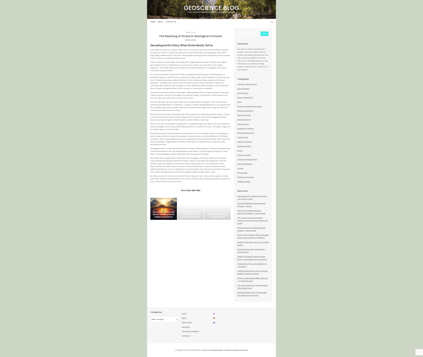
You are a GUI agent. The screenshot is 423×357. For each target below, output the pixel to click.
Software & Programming (247, 159)
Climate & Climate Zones (247, 84)
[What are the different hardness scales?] (217, 209)
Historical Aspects (244, 120)
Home (152, 22)
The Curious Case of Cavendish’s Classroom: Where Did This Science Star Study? (252, 220)
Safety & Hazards (244, 155)
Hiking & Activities (244, 115)
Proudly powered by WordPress (236, 350)
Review (240, 151)
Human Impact (243, 124)
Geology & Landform (245, 111)
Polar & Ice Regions (244, 142)
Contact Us (171, 22)
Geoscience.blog (211, 8)
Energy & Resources (245, 97)
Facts (239, 102)
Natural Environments (245, 133)
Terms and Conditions (190, 331)
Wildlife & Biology (243, 182)
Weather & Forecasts (245, 177)
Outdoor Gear (242, 137)
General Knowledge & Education (249, 106)
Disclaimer (186, 327)
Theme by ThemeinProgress (212, 350)
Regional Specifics (190, 40)
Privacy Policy (187, 322)
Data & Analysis (243, 89)
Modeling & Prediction (245, 128)
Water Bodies (242, 173)
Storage (240, 168)
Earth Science (242, 93)
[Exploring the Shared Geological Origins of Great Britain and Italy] (190, 209)
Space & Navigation (244, 164)
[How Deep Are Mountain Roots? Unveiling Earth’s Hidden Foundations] (163, 209)
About (160, 22)
